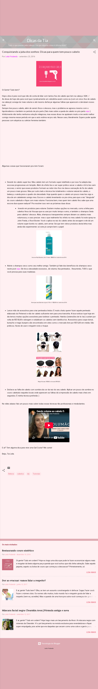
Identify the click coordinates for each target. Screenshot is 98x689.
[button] (94, 52)
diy (28, 474)
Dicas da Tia (37, 40)
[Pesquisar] (94, 41)
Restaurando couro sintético (18, 550)
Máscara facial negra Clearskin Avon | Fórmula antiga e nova (35, 610)
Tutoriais (36, 474)
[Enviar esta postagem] (8, 469)
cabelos (20, 474)
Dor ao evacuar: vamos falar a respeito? (24, 580)
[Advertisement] (49, 18)
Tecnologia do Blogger (50, 643)
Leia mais (91, 572)
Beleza (11, 474)
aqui (87, 111)
